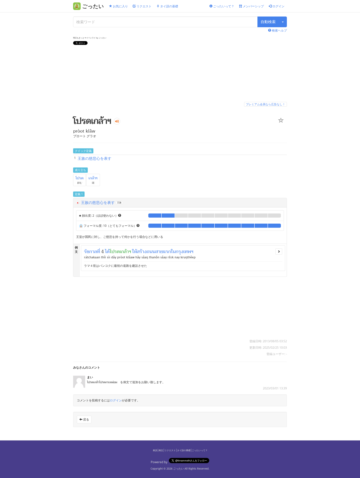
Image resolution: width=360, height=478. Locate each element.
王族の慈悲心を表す (94, 158)
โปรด (80, 178)
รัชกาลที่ (92, 252)
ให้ (134, 252)
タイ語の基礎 (168, 6)
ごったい (178, 468)
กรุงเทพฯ (184, 252)
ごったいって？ (223, 6)
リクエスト (144, 6)
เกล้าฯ (93, 178)
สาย (159, 252)
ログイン (278, 6)
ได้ (107, 252)
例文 (161, 450)
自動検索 (268, 21)
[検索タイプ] (283, 22)
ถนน (151, 252)
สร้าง (142, 252)
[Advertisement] (180, 74)
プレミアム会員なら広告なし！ (265, 104)
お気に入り (120, 6)
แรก (167, 252)
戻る (85, 419)
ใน (173, 252)
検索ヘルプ (279, 30)
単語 (155, 450)
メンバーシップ (253, 6)
